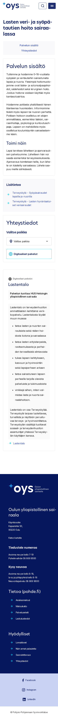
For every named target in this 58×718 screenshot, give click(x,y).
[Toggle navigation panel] (52, 6)
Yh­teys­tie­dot (29, 50)
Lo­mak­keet (21, 642)
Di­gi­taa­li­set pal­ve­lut (25, 254)
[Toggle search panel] (42, 6)
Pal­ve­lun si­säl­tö (29, 45)
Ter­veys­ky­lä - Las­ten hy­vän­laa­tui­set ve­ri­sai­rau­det (32, 203)
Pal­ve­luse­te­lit (22, 612)
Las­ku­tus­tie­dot (23, 618)
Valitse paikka (16, 232)
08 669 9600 (32, 581)
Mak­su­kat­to (21, 606)
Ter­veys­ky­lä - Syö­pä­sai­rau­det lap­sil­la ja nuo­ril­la (29, 194)
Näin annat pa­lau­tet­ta (26, 648)
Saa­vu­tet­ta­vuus (23, 655)
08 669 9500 (29, 558)
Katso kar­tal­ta (15, 537)
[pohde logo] (16, 6)
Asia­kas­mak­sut (23, 600)
